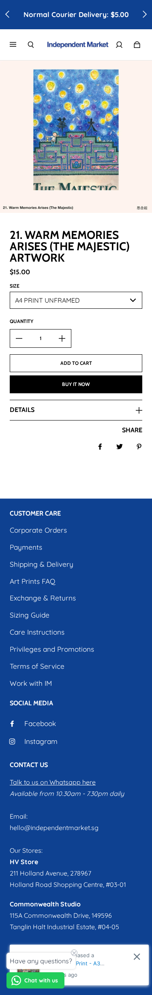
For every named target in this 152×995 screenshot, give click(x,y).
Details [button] (22, 410)
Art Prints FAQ (32, 581)
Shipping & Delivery (41, 564)
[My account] (119, 45)
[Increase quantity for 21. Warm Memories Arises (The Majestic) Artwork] (62, 338)
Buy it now (76, 384)
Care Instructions (37, 632)
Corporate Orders (38, 530)
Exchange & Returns (43, 598)
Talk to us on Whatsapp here (53, 782)
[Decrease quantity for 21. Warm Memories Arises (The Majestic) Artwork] (19, 338)
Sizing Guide (29, 615)
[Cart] (137, 45)
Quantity (21, 321)
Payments (26, 547)
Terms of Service (37, 666)
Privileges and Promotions (52, 649)
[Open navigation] (19, 45)
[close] (136, 956)
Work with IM (31, 683)
